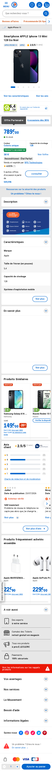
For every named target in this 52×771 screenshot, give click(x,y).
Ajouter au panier (36, 766)
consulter (36, 174)
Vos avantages (13, 679)
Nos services (11, 689)
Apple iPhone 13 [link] (11, 45)
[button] (47, 504)
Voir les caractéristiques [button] (16, 96)
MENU (6, 6)
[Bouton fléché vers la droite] (49, 21)
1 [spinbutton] (10, 766)
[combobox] (26, 13)
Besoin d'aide (11, 710)
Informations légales (16, 720)
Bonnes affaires (10, 21)
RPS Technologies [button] (33, 162)
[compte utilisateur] (39, 5)
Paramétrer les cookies (2, 591)
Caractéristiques (14, 242)
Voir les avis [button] (42, 96)
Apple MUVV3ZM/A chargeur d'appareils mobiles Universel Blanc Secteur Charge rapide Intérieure (15, 578)
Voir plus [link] (9, 517)
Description (10, 201)
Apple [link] (22, 45)
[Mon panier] (47, 5)
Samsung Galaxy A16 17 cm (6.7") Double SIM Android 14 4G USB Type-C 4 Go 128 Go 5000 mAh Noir (15, 414)
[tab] (13, 87)
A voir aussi (11, 609)
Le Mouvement (13, 699)
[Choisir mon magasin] (32, 5)
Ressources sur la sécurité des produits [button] (26, 189)
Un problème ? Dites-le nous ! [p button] (26, 194)
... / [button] (3, 27)
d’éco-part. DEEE (17, 430)
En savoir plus (12, 310)
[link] (35, 529)
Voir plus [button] (40, 299)
